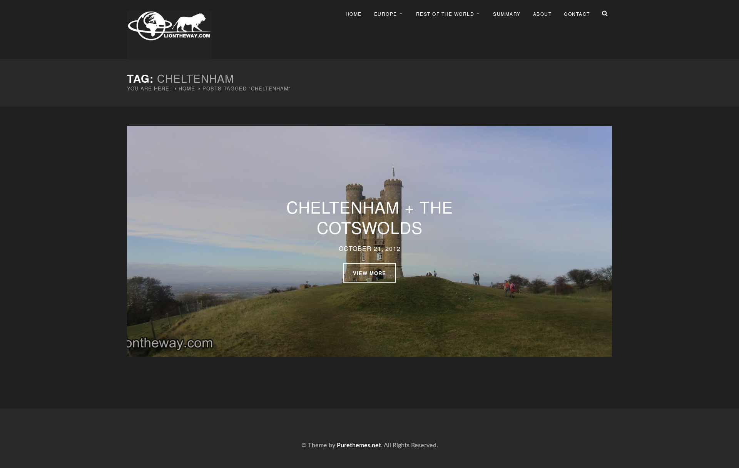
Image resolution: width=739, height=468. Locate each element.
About (542, 13)
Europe (385, 13)
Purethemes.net (359, 445)
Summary (507, 13)
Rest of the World (445, 13)
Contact (577, 13)
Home (354, 13)
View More (369, 273)
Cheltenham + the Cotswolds (369, 217)
